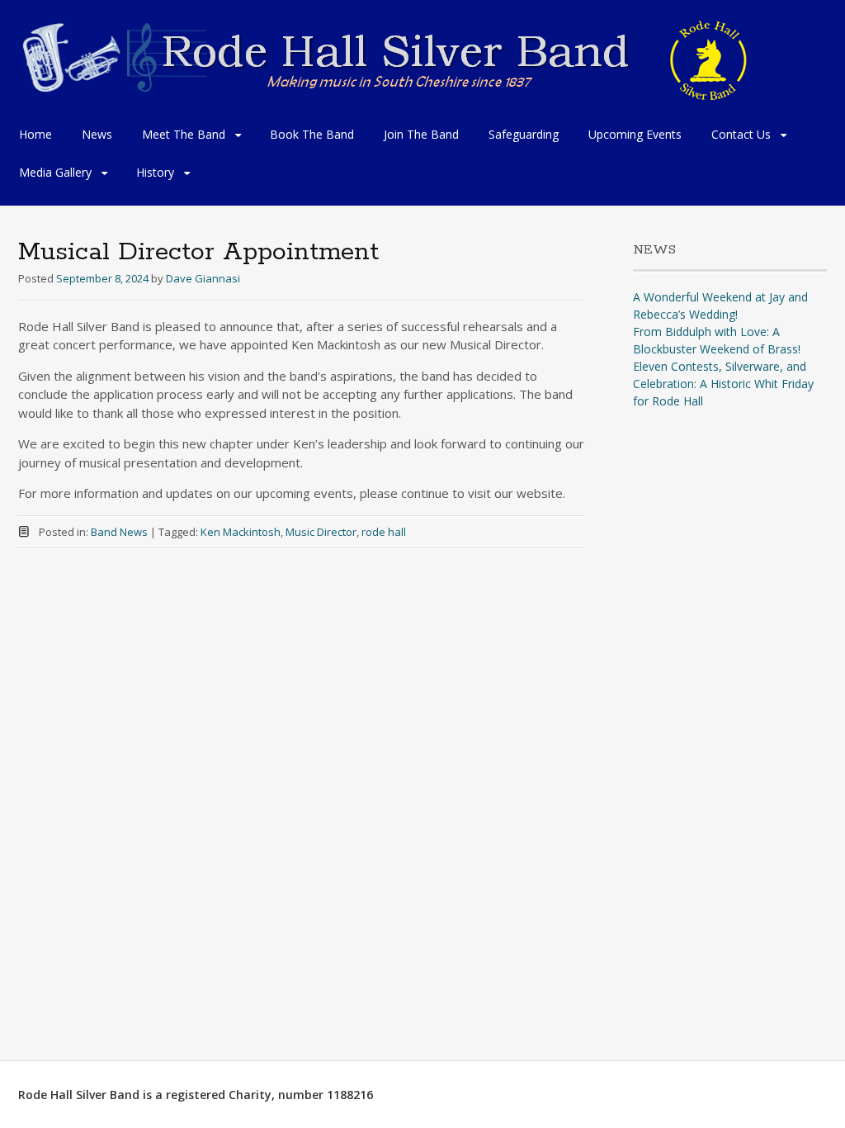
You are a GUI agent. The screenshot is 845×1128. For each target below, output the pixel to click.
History (155, 172)
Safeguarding (524, 134)
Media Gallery (55, 172)
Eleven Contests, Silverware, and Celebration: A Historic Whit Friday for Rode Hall (723, 383)
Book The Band (312, 134)
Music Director (321, 531)
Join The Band (421, 134)
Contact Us (741, 134)
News (97, 134)
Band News (119, 531)
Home (35, 134)
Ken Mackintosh (241, 531)
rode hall (383, 531)
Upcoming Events (635, 134)
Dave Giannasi (203, 278)
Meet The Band (183, 134)
